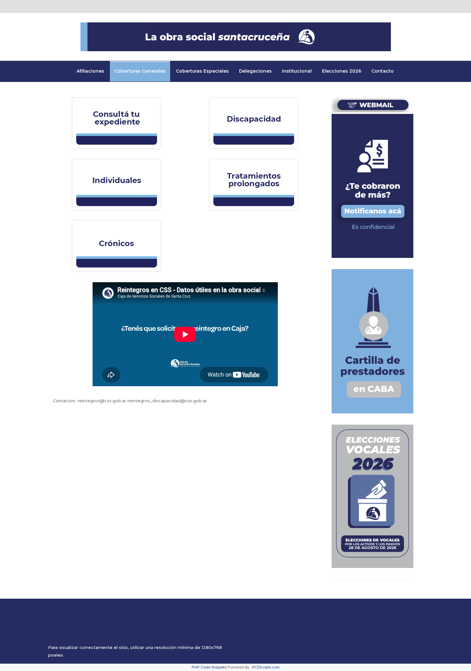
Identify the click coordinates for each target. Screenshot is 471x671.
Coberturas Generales (140, 71)
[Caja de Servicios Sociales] (235, 36)
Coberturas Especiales (202, 71)
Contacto (382, 71)
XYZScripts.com (266, 667)
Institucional (297, 71)
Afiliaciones (90, 71)
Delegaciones (255, 71)
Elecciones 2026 (341, 71)
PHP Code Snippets (209, 667)
